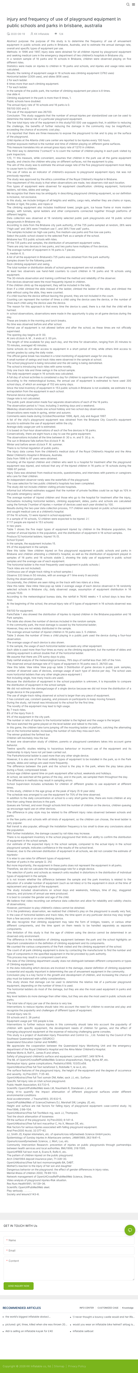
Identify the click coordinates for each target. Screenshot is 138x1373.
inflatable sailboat (83, 1331)
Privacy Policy (77, 1366)
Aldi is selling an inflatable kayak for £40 (29, 1331)
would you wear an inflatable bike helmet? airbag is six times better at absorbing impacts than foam (104, 1324)
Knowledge (128, 1307)
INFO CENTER (87, 1307)
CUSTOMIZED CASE (108, 1307)
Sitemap (59, 1366)
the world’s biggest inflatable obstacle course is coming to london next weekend (28, 1316)
